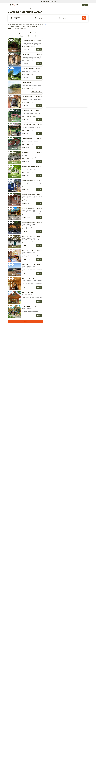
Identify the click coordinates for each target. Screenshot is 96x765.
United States (14, 8)
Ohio (19, 8)
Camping (29, 8)
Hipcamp (12, 26)
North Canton (23, 8)
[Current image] (12, 50)
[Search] (84, 18)
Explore (9, 8)
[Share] (12, 40)
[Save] (9, 40)
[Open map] (66, 66)
